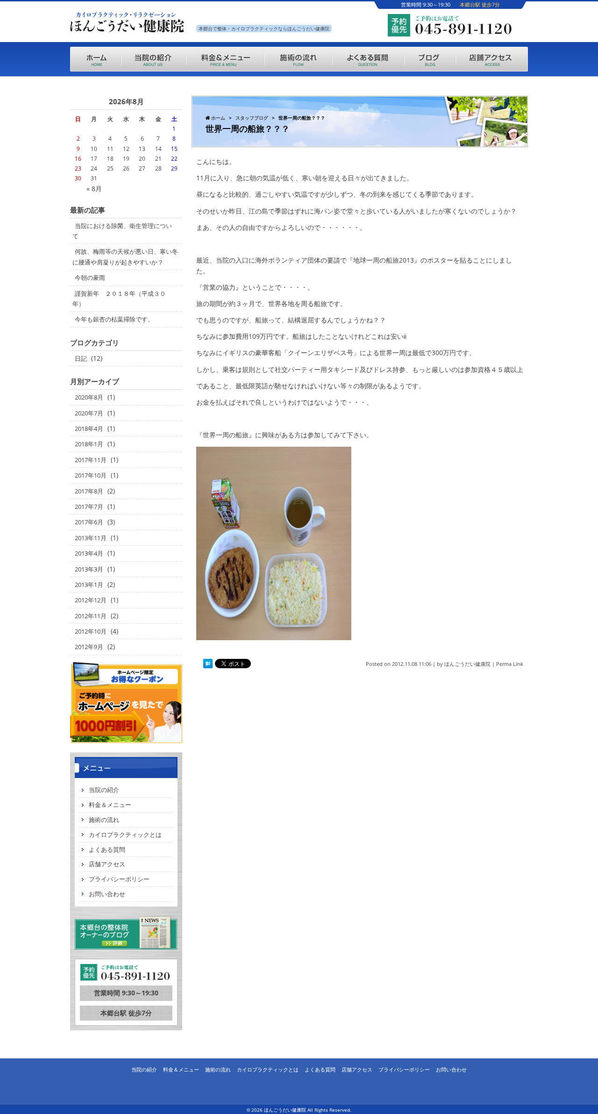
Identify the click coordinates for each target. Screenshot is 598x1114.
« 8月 (94, 188)
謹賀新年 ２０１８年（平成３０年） (119, 298)
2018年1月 (89, 444)
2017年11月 (91, 460)
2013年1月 (89, 584)
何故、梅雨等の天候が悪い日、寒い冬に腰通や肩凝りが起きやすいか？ (125, 256)
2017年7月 (89, 506)
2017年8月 (89, 491)
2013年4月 (89, 553)
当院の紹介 (104, 790)
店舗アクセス (107, 864)
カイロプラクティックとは (125, 834)
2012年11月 (91, 616)
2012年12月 (91, 600)
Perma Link (509, 663)
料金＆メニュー (110, 804)
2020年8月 (89, 397)
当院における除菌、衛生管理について (122, 230)
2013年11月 (91, 538)
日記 (81, 358)
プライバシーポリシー (119, 879)
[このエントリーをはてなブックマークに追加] (208, 663)
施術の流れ (104, 819)
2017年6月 (89, 522)
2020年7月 (89, 413)
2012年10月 (91, 631)
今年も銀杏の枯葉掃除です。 (114, 319)
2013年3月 (89, 569)
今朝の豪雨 (90, 277)
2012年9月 (89, 647)
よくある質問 (107, 849)
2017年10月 (91, 475)
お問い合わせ (107, 894)
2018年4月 (89, 428)
